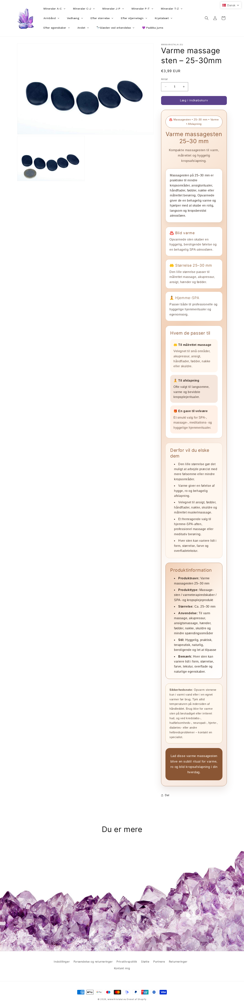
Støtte (145, 961)
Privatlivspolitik (126, 961)
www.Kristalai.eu (117, 999)
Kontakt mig (122, 968)
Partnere (159, 961)
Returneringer (178, 961)
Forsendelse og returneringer (93, 961)
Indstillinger (62, 961)
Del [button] (167, 795)
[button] (206, 18)
